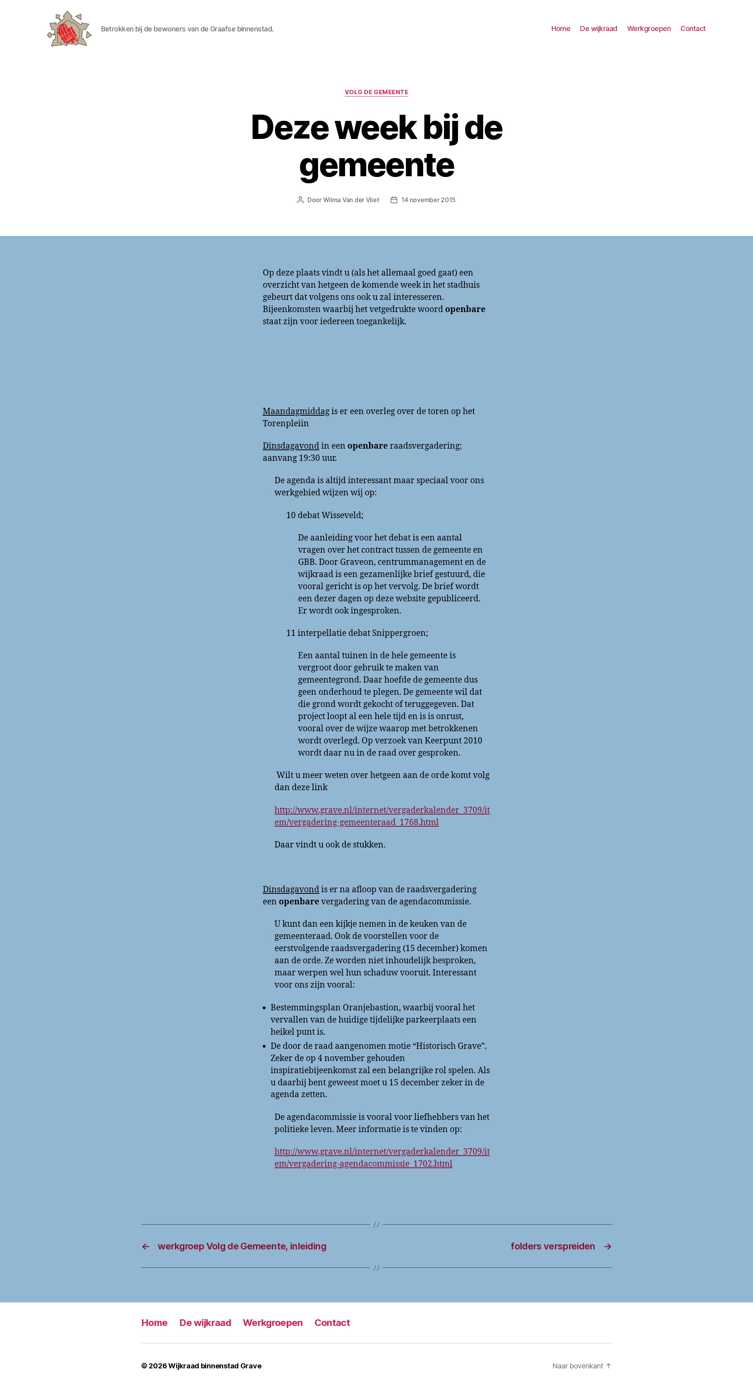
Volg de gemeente (377, 92)
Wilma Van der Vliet (351, 200)
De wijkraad (598, 28)
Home (560, 28)
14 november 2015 (428, 200)
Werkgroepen (649, 28)
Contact (693, 28)
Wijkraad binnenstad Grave (214, 1366)
